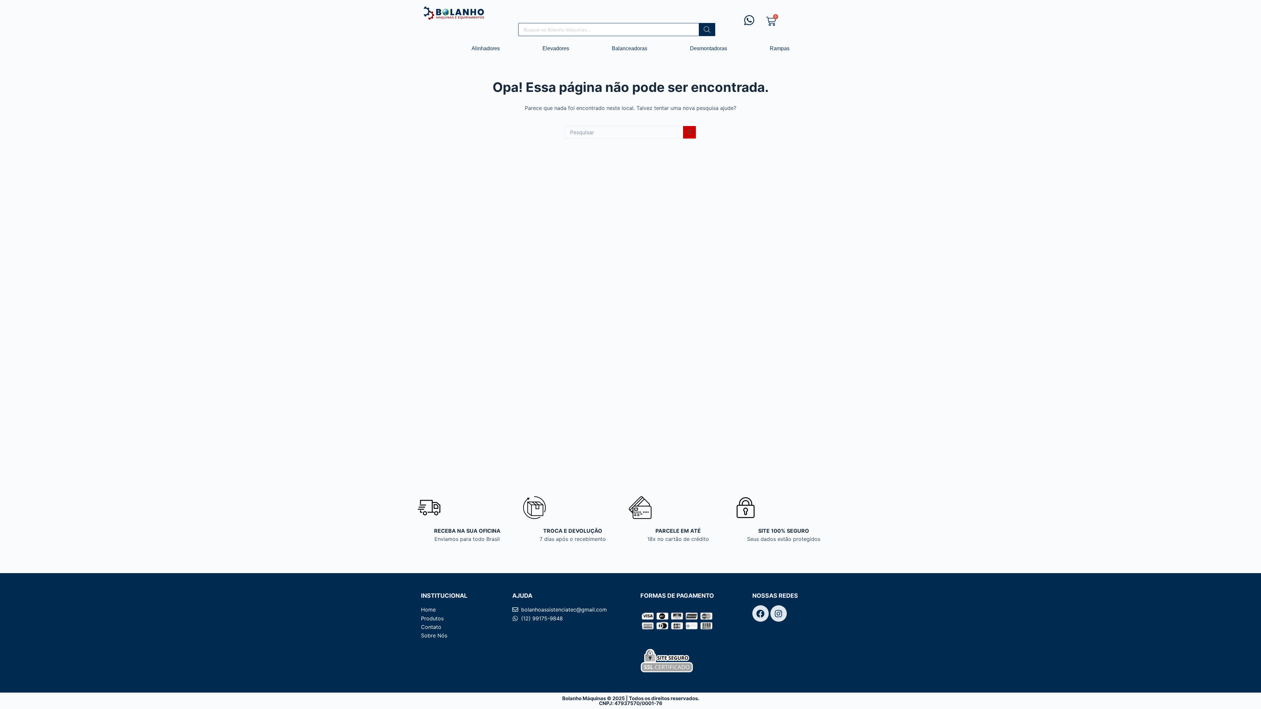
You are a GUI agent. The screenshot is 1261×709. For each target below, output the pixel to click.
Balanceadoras (629, 48)
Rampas (779, 48)
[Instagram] (778, 613)
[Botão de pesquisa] (689, 132)
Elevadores (555, 48)
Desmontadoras (708, 48)
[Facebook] (760, 613)
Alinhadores (486, 48)
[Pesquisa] (707, 29)
